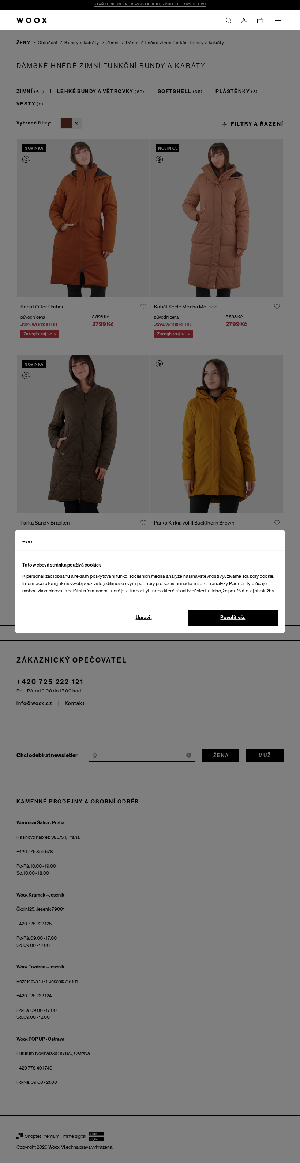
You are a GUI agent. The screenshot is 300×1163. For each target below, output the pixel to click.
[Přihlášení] (244, 20)
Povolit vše (232, 617)
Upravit (144, 617)
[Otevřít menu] (278, 20)
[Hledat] (229, 20)
